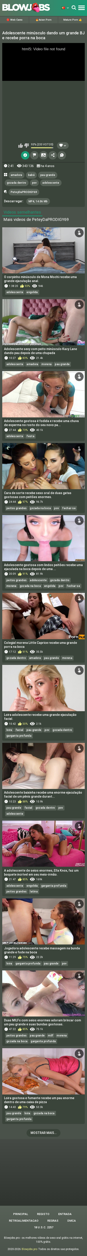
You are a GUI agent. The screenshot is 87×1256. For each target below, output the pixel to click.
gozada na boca (40, 508)
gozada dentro (16, 182)
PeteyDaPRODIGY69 (24, 192)
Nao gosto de (26, 145)
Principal (20, 1214)
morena (46, 364)
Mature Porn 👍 (72, 19)
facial (19, 730)
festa (30, 436)
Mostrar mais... (44, 1133)
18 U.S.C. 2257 (43, 1227)
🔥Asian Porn (43, 19)
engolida (32, 292)
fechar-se (69, 508)
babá (31, 175)
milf (50, 1035)
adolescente (50, 182)
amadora (16, 175)
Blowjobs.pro (29, 1249)
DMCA (71, 1220)
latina (34, 891)
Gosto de (20, 145)
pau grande (47, 175)
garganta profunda (18, 735)
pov (34, 182)
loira (9, 730)
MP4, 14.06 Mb (38, 201)
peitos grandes (16, 508)
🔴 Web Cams (14, 19)
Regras (52, 1220)
